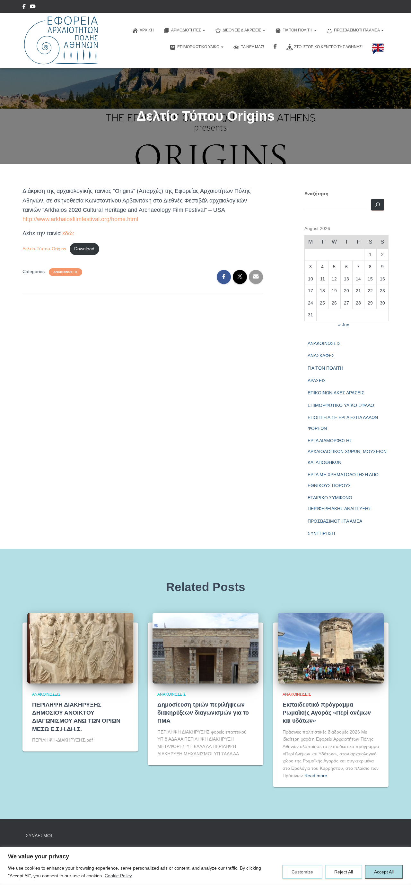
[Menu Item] (24, 7)
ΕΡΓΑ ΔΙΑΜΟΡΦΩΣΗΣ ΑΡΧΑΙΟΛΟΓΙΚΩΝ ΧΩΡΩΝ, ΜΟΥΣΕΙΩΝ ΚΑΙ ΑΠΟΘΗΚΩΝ (347, 451)
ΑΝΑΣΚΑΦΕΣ (321, 355)
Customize (302, 871)
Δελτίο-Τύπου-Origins (44, 248)
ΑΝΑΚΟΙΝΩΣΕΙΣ (65, 272)
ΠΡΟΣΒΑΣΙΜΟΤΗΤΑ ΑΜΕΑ (335, 521)
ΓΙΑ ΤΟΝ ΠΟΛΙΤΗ (325, 368)
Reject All (343, 871)
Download (84, 248)
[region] (205, 866)
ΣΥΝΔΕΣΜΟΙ (39, 835)
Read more (315, 775)
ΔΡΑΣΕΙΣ (317, 380)
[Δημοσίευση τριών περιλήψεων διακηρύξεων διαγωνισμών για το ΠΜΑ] (205, 647)
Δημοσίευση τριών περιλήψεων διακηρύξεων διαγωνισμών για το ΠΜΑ (203, 712)
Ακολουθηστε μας (275, 47)
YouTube (33, 7)
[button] (203, 30)
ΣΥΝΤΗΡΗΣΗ (321, 533)
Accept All (384, 871)
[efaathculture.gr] (60, 40)
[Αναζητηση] (377, 205)
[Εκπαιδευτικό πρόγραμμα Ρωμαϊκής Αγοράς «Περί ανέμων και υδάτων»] (331, 647)
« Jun (343, 324)
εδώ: (67, 233)
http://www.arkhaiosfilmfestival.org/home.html (80, 219)
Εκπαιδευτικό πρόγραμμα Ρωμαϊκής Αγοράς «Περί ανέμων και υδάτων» (327, 712)
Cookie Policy (118, 875)
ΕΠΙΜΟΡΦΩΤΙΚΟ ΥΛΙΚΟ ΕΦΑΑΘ (341, 405)
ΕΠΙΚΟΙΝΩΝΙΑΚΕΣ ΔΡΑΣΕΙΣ (336, 392)
